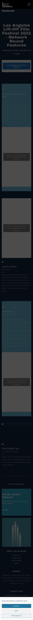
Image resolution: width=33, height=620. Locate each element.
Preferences (16, 616)
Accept (16, 606)
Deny (16, 611)
